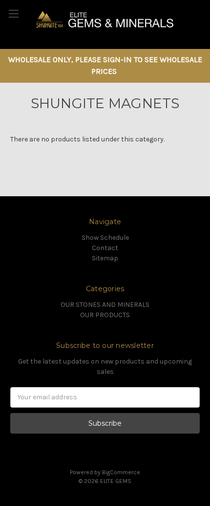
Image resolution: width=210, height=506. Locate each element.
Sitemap (105, 258)
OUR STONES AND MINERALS (105, 304)
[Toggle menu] (13, 13)
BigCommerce (121, 472)
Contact (105, 248)
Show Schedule (105, 237)
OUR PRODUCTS (105, 315)
